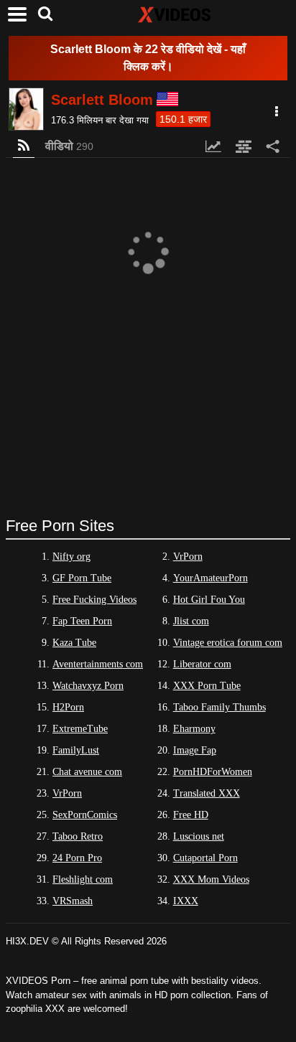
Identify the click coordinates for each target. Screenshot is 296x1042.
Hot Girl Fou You (209, 599)
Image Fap (194, 750)
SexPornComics (84, 814)
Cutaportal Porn (205, 858)
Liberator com (202, 664)
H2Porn (68, 707)
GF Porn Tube (81, 578)
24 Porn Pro (77, 858)
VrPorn (188, 556)
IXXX (185, 901)
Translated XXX (206, 793)
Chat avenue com (87, 771)
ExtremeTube (80, 728)
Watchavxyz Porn (88, 685)
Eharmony (194, 728)
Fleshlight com (82, 879)
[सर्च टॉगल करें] (45, 14)
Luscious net (198, 836)
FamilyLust (75, 750)
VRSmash (72, 901)
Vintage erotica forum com (227, 642)
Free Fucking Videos (94, 599)
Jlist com (191, 621)
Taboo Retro (77, 836)
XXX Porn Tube (207, 685)
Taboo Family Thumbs (219, 707)
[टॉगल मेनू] (17, 14)
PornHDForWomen (212, 771)
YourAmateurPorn (210, 578)
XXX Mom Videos (211, 879)
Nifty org (71, 556)
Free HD (190, 814)
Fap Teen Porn (82, 621)
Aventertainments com (97, 664)
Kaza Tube (74, 642)
